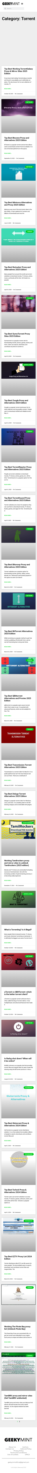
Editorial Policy (25, 1449)
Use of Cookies (12, 1454)
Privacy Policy (19, 1451)
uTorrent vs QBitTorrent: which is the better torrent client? (18, 993)
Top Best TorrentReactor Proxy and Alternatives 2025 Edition (17, 468)
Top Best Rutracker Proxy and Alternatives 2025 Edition (17, 268)
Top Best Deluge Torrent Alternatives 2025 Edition (15, 795)
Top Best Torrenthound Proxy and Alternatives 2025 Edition (17, 499)
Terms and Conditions (18, 1453)
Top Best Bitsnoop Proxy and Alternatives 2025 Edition (17, 565)
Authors (25, 1447)
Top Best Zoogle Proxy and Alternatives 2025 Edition (16, 401)
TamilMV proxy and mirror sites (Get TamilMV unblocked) (18, 1397)
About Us (12, 1447)
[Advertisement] (18, 44)
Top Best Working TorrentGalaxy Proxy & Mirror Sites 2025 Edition (18, 71)
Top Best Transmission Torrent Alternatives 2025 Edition (17, 766)
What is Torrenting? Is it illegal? (18, 930)
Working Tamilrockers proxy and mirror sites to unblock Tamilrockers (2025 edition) (16, 862)
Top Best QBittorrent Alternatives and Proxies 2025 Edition (17, 698)
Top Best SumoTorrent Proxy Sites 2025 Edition (17, 335)
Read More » (8, 88)
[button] (22, 3)
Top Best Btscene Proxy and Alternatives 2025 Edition (16, 139)
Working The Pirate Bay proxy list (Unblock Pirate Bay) (17, 1327)
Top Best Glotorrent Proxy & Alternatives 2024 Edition (16, 1124)
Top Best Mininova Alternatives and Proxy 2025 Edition (18, 203)
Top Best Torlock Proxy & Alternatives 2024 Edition (15, 1191)
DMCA (27, 1454)
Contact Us (10, 1449)
